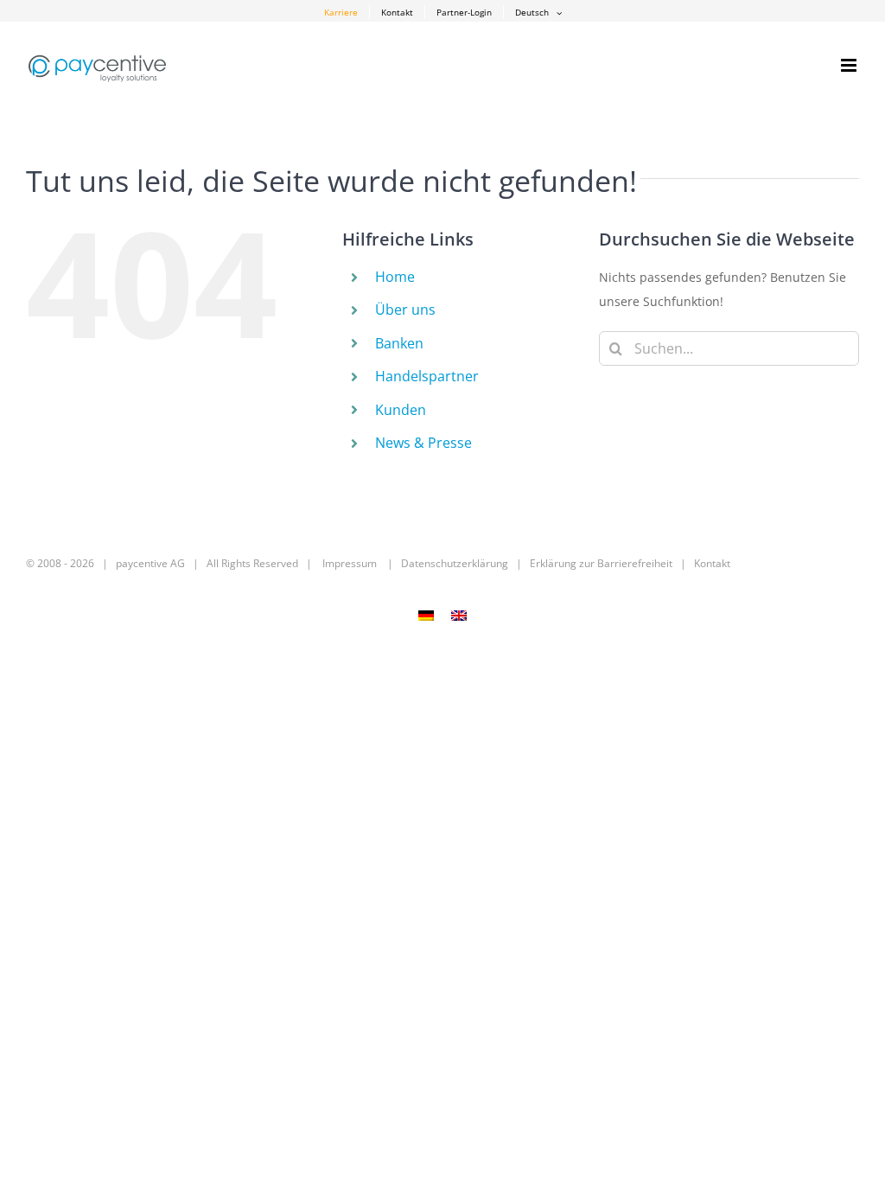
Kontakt (712, 563)
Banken (399, 343)
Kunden (400, 409)
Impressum (349, 563)
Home (395, 276)
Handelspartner (427, 376)
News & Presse (423, 442)
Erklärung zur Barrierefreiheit (601, 563)
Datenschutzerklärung (454, 563)
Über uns (405, 309)
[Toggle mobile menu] (850, 65)
